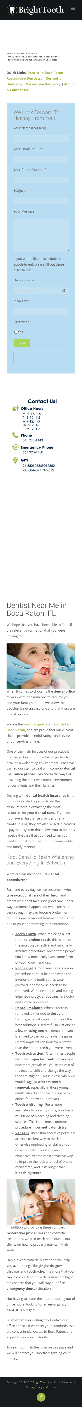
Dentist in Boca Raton (45, 72)
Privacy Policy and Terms (41, 1387)
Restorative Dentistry (24, 78)
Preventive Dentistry (43, 84)
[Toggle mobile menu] (73, 8)
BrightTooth (40, 1382)
